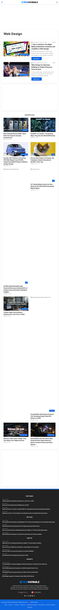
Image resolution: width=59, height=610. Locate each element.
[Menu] (2, 3)
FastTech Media (33, 602)
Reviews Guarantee (50, 604)
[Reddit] (32, 596)
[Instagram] (34, 596)
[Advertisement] (29, 17)
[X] (27, 596)
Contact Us (23, 604)
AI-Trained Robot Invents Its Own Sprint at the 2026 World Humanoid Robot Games (42, 186)
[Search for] (57, 3)
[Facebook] (25, 596)
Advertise (30, 607)
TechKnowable (36, 42)
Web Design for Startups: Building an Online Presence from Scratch (41, 67)
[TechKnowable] (29, 2)
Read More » (36, 58)
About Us (10, 604)
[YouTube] (30, 596)
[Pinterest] (29, 596)
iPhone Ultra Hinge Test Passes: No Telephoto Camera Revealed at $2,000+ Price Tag (42, 160)
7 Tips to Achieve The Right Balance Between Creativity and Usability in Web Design (43, 47)
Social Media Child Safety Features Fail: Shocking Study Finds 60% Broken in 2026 (42, 416)
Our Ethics (16, 604)
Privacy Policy (41, 604)
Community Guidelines (32, 604)
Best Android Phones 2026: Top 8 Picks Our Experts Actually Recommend (15, 135)
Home (6, 604)
